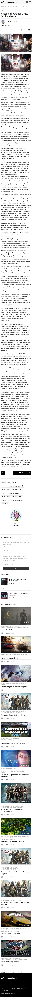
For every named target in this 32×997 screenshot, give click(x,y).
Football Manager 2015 (7, 739)
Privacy (23, 988)
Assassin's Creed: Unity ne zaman (12, 496)
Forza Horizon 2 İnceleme (10, 934)
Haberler (4, 11)
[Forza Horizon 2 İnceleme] (16, 919)
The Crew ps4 (4, 656)
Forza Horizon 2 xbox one (7, 931)
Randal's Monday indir (21, 959)
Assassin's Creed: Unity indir (10, 493)
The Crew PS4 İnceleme (9, 658)
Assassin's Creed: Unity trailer (8, 869)
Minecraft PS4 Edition (23, 836)
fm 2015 (8, 738)
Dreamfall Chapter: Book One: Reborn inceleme (13, 771)
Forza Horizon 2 (10, 928)
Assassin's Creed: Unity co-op (8, 900)
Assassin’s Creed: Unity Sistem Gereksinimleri (12, 810)
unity (19, 712)
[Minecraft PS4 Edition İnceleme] (16, 826)
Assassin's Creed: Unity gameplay (9, 868)
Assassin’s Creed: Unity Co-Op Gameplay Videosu (15, 903)
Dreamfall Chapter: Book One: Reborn (11, 770)
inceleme (5, 503)
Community (11, 988)
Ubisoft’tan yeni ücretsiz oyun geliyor (14, 687)
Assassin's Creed (10, 683)
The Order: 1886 (15, 626)
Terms (18, 988)
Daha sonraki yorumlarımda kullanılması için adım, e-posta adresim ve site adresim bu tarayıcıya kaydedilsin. (16, 558)
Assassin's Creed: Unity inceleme (11, 489)
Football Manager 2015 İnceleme (13, 743)
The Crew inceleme (22, 654)
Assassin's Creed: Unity (9, 482)
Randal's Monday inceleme (7, 959)
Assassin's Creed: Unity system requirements (12, 807)
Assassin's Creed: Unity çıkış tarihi (12, 486)
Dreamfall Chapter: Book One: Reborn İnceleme (15, 775)
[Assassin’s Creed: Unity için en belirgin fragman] (16, 856)
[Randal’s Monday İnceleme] (16, 948)
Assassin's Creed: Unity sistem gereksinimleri (12, 806)
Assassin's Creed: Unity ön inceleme (12, 500)
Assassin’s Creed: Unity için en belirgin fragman (15, 873)
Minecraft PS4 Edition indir (8, 839)
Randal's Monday (16, 958)
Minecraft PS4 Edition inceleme (9, 838)
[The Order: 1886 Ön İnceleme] (16, 616)
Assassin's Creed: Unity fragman (9, 867)
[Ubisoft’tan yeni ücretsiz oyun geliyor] (16, 673)
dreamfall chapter (11, 768)
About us (3, 988)
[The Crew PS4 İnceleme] (16, 644)
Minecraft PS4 (13, 836)
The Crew (14, 654)
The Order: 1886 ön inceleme (21, 627)
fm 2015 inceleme (15, 738)
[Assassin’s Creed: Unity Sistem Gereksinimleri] (16, 793)
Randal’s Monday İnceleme (10, 962)
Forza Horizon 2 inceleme (22, 928)
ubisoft (3, 684)
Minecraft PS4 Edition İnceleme (12, 841)
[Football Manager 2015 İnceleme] (16, 729)
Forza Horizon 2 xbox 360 (18, 930)
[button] (27, 2)
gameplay (19, 900)
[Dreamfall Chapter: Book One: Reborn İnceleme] (16, 758)
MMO (2, 836)
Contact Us (4, 990)
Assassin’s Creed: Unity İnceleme (13, 715)
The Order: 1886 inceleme (7, 627)
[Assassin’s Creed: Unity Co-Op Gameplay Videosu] (16, 888)
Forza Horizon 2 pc (6, 930)
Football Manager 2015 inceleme (9, 741)
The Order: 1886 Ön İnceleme (11, 630)
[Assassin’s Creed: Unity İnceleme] (16, 701)
